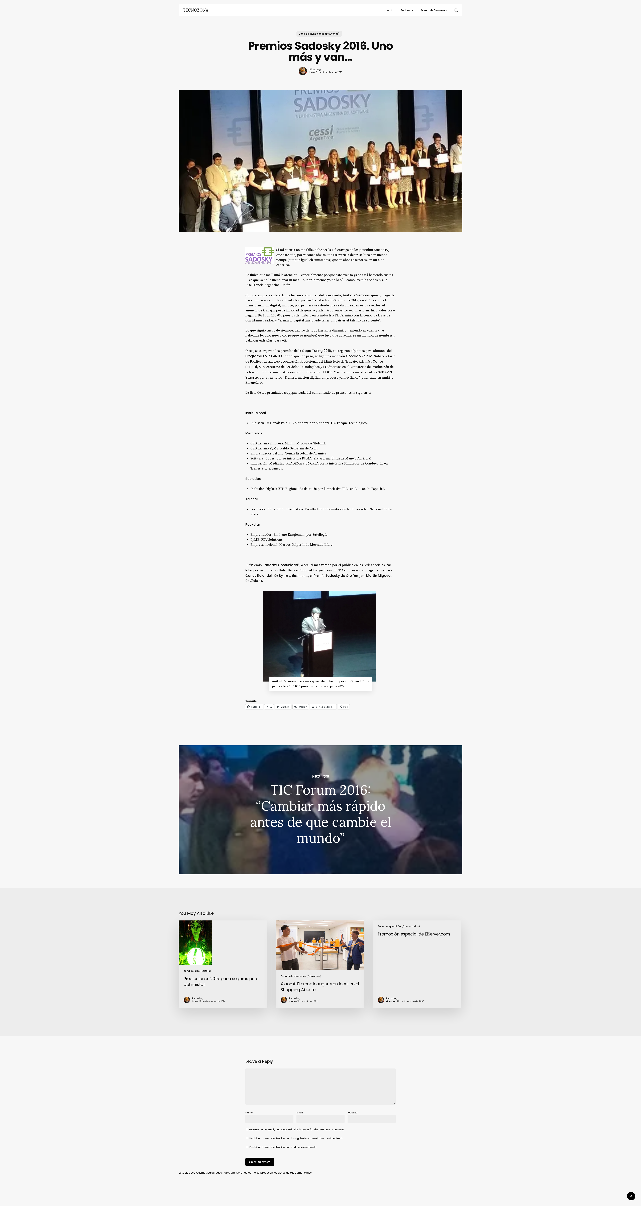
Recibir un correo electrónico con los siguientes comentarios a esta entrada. (296, 1138)
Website (352, 1112)
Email (300, 1112)
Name (249, 1112)
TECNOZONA (195, 10)
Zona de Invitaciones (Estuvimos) (319, 33)
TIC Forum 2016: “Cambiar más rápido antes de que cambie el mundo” (320, 809)
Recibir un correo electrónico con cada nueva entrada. (283, 1147)
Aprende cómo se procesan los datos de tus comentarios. (274, 1173)
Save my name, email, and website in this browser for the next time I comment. (296, 1129)
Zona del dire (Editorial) (198, 970)
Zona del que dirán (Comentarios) (399, 926)
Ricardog (315, 69)
